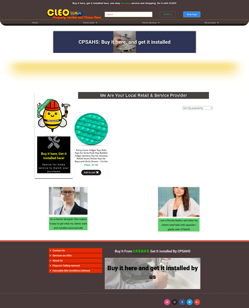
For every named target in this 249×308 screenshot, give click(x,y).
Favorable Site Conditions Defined (71, 270)
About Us (58, 260)
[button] (75, 250)
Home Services (149, 22)
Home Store (88, 22)
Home (35, 22)
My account (210, 22)
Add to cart (89, 172)
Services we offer (62, 255)
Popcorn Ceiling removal (66, 265)
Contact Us (59, 250)
